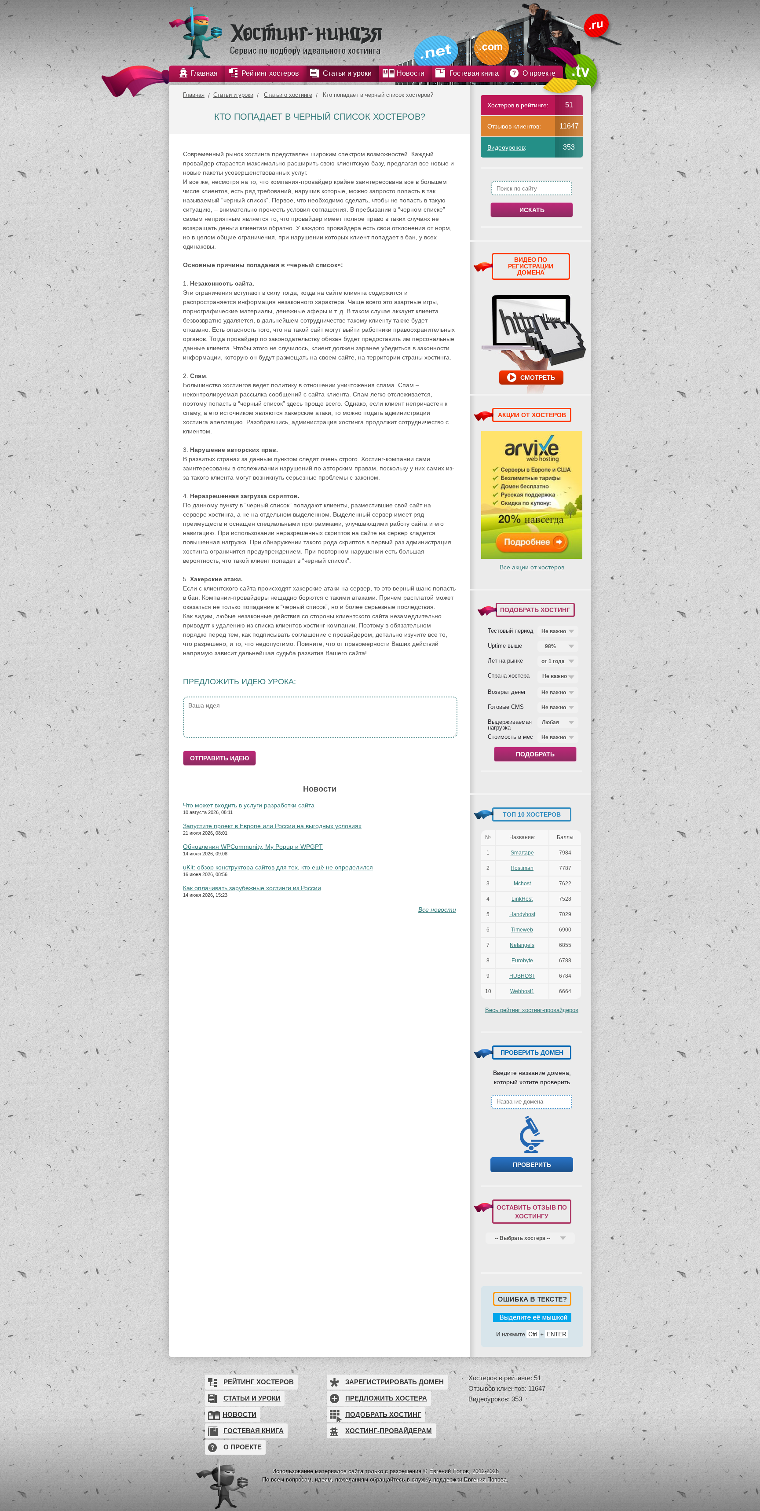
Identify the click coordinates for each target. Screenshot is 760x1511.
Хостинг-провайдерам (388, 1430)
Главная (194, 95)
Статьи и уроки (233, 95)
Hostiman (522, 868)
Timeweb (522, 930)
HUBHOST (522, 976)
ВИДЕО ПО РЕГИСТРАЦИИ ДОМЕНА (530, 266)
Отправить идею (219, 758)
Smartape (522, 853)
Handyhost (522, 914)
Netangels (522, 945)
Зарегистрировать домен (394, 1382)
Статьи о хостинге (288, 95)
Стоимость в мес (510, 736)
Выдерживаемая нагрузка (510, 724)
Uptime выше (505, 645)
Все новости (437, 909)
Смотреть (537, 377)
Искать (531, 209)
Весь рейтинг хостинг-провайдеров (531, 1010)
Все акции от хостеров (532, 567)
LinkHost (522, 899)
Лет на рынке (505, 660)
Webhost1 (522, 991)
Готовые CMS (506, 707)
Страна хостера (509, 675)
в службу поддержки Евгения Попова (457, 1479)
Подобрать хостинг (383, 1414)
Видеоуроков (506, 147)
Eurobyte (522, 960)
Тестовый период (510, 630)
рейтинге (534, 105)
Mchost (522, 883)
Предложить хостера (386, 1398)
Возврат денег (507, 692)
